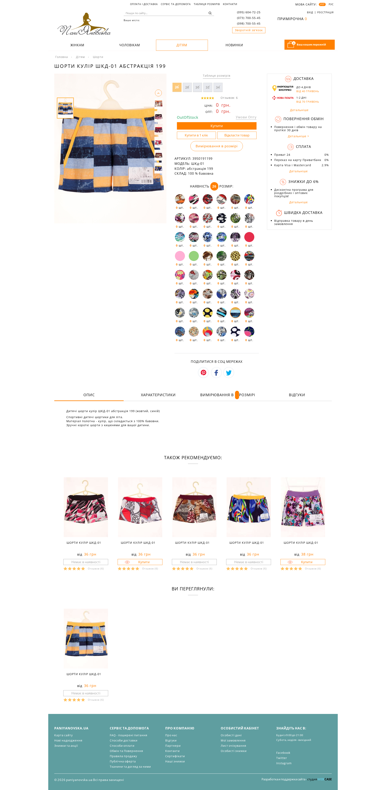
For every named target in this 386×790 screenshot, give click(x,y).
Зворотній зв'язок (249, 30)
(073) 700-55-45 (249, 18)
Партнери (173, 746)
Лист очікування (233, 746)
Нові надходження (68, 740)
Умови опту (246, 117)
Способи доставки (124, 740)
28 (187, 87)
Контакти (230, 4)
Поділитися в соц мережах (216, 361)
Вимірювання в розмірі (217, 146)
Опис (89, 394)
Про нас (171, 735)
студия (319, 779)
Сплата (303, 146)
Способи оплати (122, 746)
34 (218, 87)
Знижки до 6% (303, 181)
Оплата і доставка (144, 4)
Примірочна (292, 18)
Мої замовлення (233, 740)
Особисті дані (231, 735)
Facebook (283, 753)
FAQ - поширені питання (128, 735)
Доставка (303, 78)
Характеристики (158, 394)
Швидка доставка (302, 212)
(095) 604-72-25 (249, 12)
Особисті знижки (234, 751)
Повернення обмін (303, 118)
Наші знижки (175, 761)
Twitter (281, 758)
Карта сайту (63, 735)
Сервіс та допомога (176, 4)
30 (197, 87)
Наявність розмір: (211, 186)
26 (177, 87)
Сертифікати (175, 756)
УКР (322, 4)
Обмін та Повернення (126, 751)
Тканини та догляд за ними (130, 766)
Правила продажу (123, 756)
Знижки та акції (66, 746)
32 (208, 87)
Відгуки (297, 394)
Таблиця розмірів (207, 4)
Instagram (284, 763)
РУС (331, 4)
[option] (110, 148)
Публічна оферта (123, 761)
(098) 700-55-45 (249, 23)
